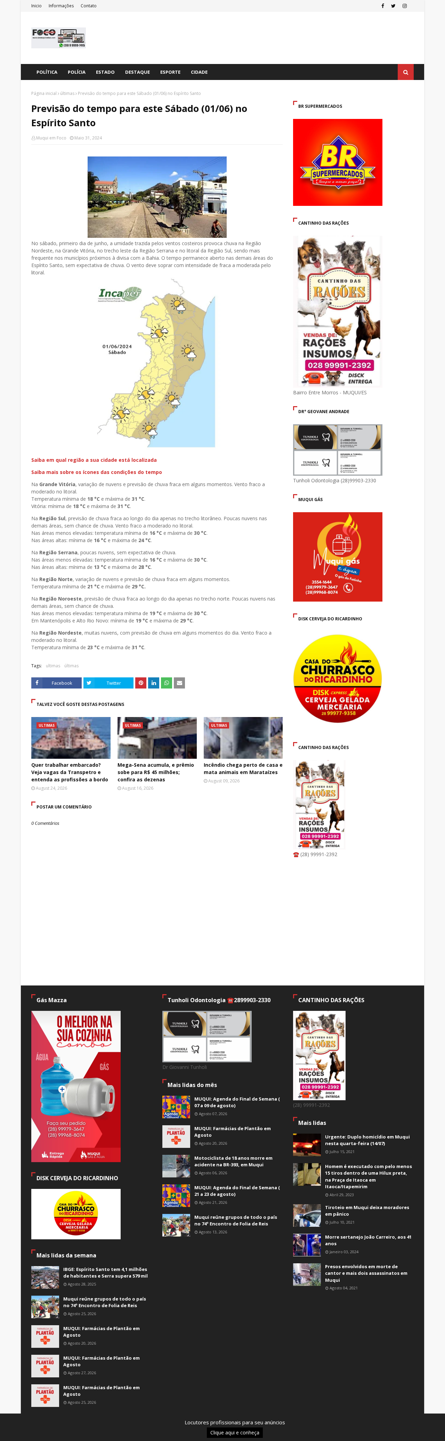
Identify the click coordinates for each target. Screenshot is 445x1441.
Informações (61, 6)
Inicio (36, 6)
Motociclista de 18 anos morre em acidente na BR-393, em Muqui (233, 1161)
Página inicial (44, 93)
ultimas (53, 666)
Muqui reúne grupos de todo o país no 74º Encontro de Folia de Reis (104, 1302)
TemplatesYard (84, 1431)
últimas (67, 93)
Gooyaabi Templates (153, 1431)
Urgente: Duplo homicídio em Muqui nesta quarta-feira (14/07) (367, 1140)
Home (360, 1425)
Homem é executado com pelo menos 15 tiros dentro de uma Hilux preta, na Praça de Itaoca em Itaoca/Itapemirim (368, 1176)
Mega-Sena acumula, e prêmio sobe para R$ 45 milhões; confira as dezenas (156, 772)
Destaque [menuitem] (137, 72)
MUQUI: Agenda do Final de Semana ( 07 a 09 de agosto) (237, 1102)
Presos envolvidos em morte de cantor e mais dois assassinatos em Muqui (366, 1273)
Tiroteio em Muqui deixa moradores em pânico (367, 1210)
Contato (89, 6)
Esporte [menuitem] (170, 72)
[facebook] (383, 6)
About (379, 1425)
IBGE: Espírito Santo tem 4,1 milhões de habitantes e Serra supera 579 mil (105, 1272)
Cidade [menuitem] (199, 72)
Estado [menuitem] (105, 72)
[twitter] (393, 6)
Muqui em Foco (51, 138)
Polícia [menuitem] (77, 72)
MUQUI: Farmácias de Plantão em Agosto (101, 1331)
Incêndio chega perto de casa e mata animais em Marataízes (243, 768)
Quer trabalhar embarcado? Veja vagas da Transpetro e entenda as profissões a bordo (69, 772)
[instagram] (404, 6)
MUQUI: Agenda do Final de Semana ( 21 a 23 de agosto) (237, 1191)
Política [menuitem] (47, 72)
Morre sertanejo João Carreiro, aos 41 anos (368, 1240)
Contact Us (403, 1425)
